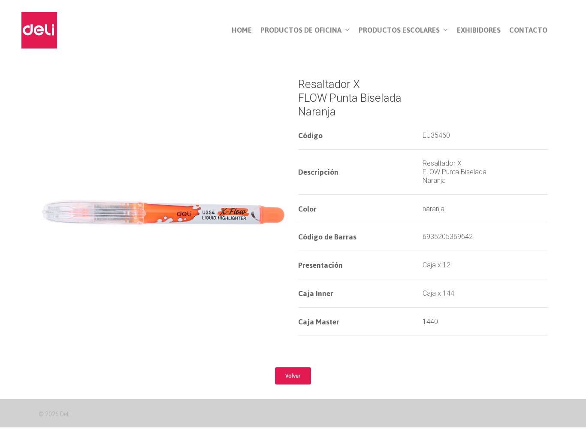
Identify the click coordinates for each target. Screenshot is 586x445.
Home (242, 30)
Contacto (528, 30)
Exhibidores (479, 30)
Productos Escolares (399, 30)
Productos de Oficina (300, 30)
